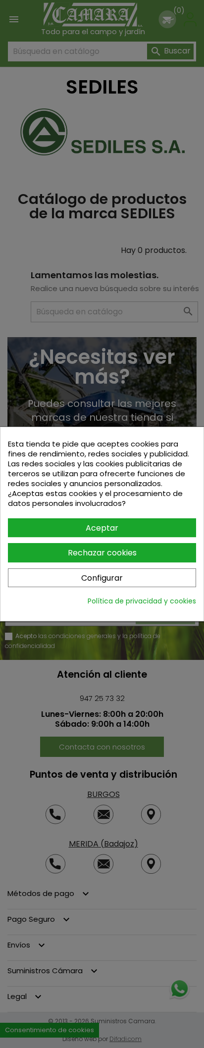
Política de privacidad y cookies (142, 601)
